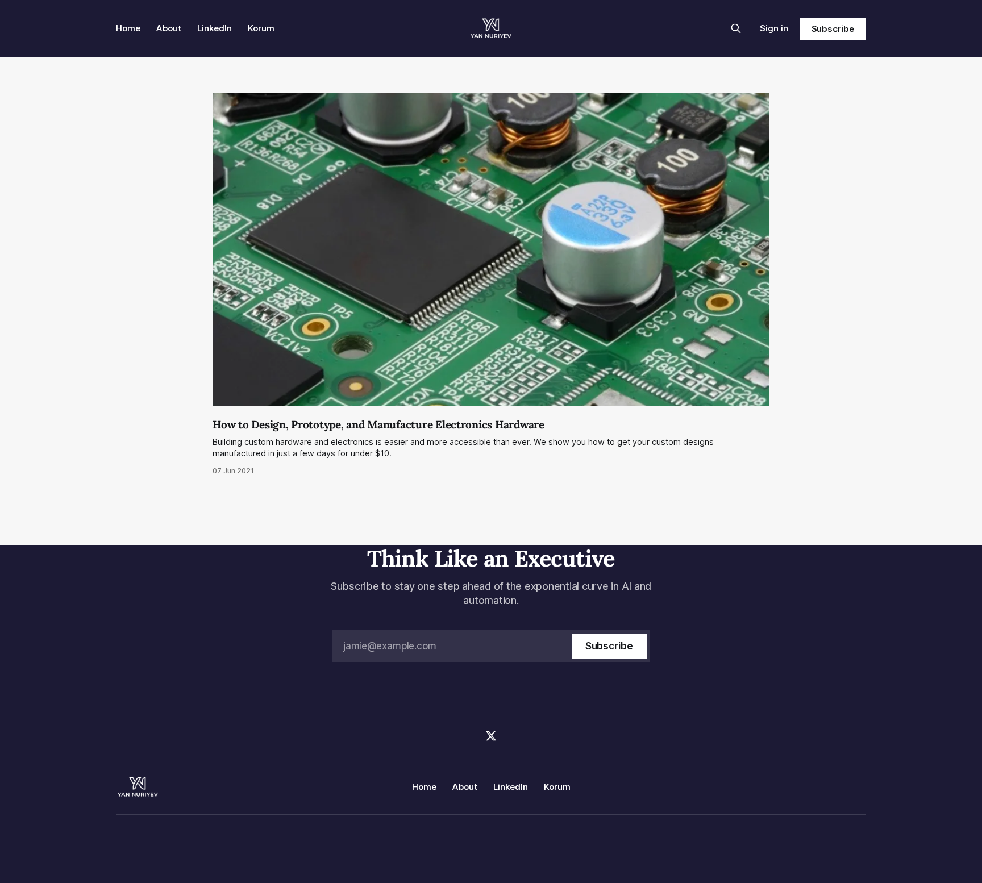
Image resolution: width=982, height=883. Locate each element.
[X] (491, 736)
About (168, 28)
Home (128, 28)
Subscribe (833, 28)
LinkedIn (214, 28)
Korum (261, 28)
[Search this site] (736, 28)
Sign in (774, 28)
